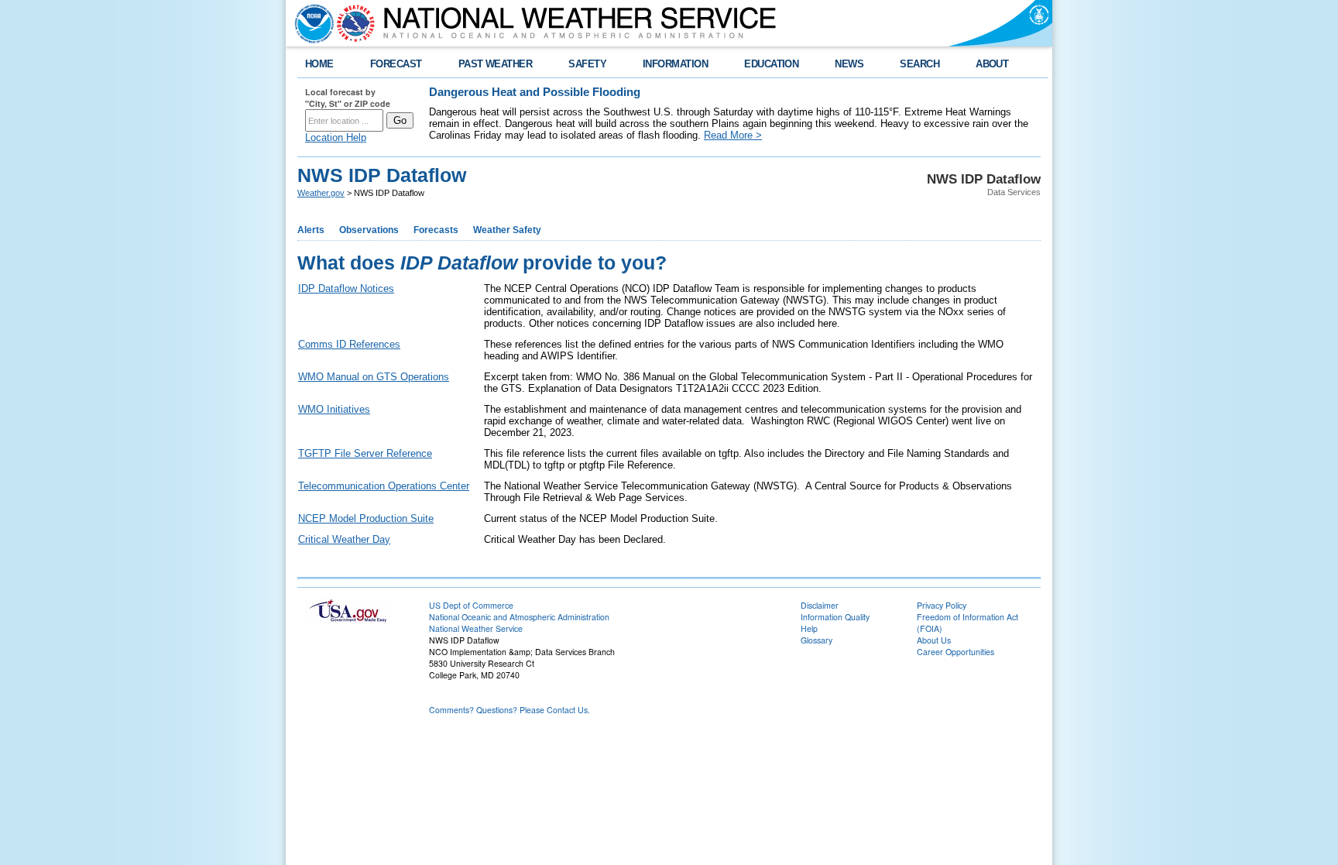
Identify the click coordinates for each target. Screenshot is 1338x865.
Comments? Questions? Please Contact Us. (509, 710)
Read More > (733, 135)
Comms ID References (349, 344)
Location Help (335, 137)
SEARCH (919, 64)
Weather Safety (507, 230)
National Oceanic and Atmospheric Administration (519, 617)
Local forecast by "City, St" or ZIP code (347, 97)
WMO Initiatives (334, 409)
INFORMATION (675, 64)
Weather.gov (321, 192)
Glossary (816, 640)
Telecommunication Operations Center (383, 486)
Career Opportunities (955, 651)
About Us (934, 640)
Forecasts (435, 230)
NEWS (849, 64)
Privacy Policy (941, 605)
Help (809, 628)
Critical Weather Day (344, 539)
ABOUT (992, 64)
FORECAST (396, 64)
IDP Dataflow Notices (346, 288)
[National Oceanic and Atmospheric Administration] (310, 23)
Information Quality (835, 617)
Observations (369, 230)
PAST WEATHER (495, 64)
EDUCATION (771, 64)
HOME (319, 64)
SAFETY (587, 64)
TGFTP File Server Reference (365, 453)
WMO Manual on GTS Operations (373, 377)
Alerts (310, 230)
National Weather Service (476, 628)
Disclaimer (820, 605)
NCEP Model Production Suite (366, 518)
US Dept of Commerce (471, 605)
